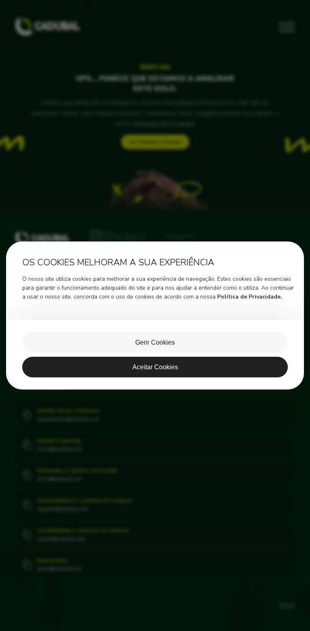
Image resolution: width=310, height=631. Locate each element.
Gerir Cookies (155, 342)
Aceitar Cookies (155, 367)
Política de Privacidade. (249, 297)
